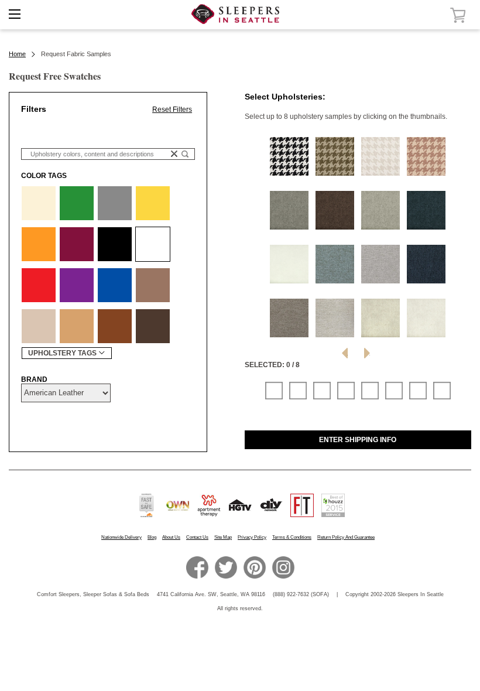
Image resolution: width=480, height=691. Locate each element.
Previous (345, 353)
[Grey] (115, 203)
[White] (153, 244)
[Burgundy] (77, 244)
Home (17, 53)
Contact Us (197, 537)
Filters (33, 109)
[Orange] (39, 244)
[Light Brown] (153, 285)
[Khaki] (39, 326)
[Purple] (77, 285)
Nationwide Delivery (121, 537)
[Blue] (115, 285)
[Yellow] (153, 203)
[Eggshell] (39, 203)
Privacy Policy (252, 537)
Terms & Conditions (291, 537)
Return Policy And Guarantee (346, 537)
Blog (152, 537)
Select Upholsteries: (285, 96)
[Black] (115, 244)
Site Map (223, 537)
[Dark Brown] (153, 326)
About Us (171, 537)
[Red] (39, 285)
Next (367, 353)
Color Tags (44, 176)
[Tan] (77, 326)
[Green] (77, 203)
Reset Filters (172, 109)
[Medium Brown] (115, 326)
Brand (34, 379)
